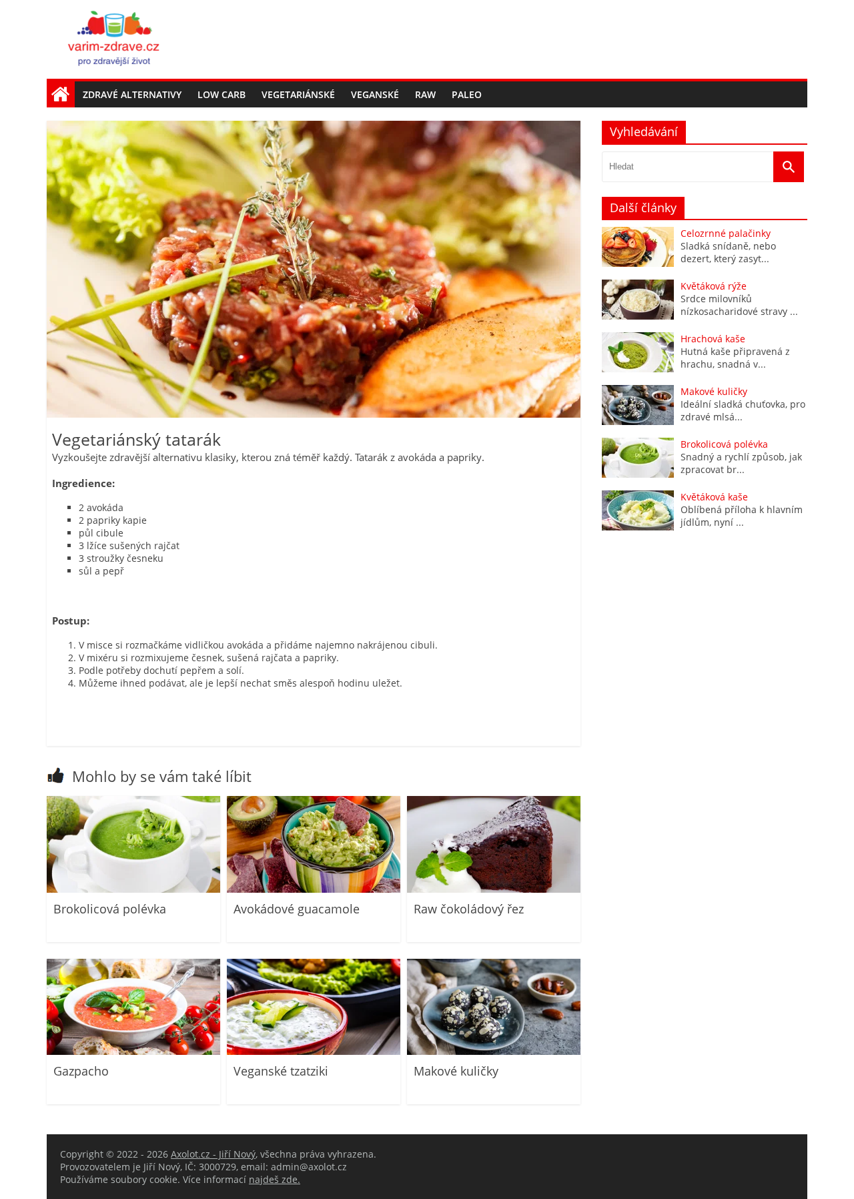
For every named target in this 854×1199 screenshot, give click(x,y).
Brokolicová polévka (109, 909)
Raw (425, 94)
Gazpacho (81, 1071)
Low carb (221, 94)
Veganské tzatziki (281, 1071)
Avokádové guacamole (297, 909)
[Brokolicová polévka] (133, 889)
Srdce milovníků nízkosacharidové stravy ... (739, 305)
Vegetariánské (298, 94)
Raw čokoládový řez (469, 909)
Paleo (467, 94)
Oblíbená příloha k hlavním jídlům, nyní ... (742, 515)
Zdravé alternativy (132, 94)
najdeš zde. (274, 1179)
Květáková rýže (714, 286)
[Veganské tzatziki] (313, 1051)
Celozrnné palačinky (726, 233)
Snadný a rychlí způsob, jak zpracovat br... (741, 463)
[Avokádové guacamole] (313, 889)
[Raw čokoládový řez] (493, 889)
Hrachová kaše (713, 338)
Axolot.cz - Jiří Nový (213, 1154)
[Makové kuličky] (493, 1051)
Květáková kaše (714, 496)
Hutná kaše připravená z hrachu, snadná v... (735, 357)
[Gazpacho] (133, 1051)
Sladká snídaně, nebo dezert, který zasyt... (728, 252)
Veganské (375, 94)
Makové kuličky (456, 1071)
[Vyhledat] (788, 166)
